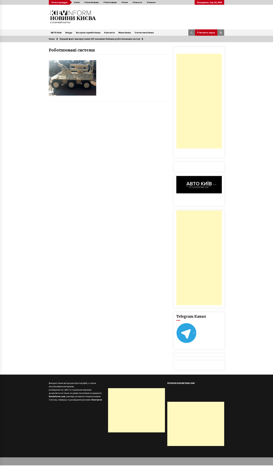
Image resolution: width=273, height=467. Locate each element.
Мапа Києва (124, 32)
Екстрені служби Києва (88, 32)
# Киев (124, 2)
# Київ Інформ (110, 2)
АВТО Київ (56, 32)
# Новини (151, 2)
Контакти (109, 32)
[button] (191, 32)
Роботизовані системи (72, 50)
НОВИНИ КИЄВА (73, 18)
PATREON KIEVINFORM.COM (181, 383)
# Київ (77, 2)
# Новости (137, 2)
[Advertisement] (199, 101)
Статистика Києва (144, 32)
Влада (68, 32)
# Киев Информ (91, 2)
